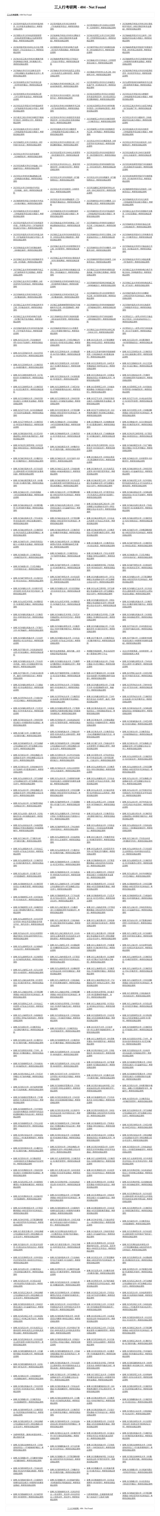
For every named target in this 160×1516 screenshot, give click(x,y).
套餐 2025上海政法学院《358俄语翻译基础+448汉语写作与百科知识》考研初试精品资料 (65, 994)
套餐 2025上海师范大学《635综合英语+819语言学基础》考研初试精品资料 (137, 1006)
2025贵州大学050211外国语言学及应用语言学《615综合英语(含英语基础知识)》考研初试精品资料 (65, 120)
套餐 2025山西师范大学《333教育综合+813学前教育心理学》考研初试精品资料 (137, 863)
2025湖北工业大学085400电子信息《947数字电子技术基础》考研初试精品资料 (27, 319)
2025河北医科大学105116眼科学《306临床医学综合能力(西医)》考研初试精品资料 (64, 132)
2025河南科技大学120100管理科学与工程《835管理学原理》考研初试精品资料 (101, 295)
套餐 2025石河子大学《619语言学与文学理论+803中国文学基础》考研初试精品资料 (65, 1076)
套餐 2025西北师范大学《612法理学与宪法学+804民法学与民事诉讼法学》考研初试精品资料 (137, 1424)
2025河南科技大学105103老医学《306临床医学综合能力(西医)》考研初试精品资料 (28, 213)
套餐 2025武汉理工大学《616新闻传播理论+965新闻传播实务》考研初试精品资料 (28, 1184)
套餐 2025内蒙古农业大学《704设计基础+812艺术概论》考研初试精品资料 (101, 664)
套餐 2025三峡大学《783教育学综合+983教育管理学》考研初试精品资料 (101, 839)
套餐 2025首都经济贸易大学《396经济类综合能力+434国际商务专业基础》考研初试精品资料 (137, 1076)
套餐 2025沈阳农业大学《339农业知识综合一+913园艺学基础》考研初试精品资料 (65, 1018)
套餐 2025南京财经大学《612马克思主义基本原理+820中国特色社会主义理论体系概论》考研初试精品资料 (65, 483)
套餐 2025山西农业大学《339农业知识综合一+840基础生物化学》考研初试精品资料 (137, 828)
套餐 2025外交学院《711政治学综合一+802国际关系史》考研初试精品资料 (101, 1222)
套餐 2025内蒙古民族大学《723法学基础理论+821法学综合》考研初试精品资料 (28, 640)
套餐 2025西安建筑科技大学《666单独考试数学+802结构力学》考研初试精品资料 (137, 1365)
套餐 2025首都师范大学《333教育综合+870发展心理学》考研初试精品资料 (137, 1029)
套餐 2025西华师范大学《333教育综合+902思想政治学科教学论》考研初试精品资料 (28, 1412)
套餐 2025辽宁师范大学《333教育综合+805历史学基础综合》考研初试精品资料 (28, 424)
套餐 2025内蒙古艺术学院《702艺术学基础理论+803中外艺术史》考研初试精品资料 (65, 617)
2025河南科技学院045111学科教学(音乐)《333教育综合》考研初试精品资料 (137, 237)
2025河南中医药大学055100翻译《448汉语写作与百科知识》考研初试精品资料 (136, 295)
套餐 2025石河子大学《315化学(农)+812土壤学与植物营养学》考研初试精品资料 (100, 1029)
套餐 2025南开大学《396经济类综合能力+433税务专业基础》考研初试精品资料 (28, 544)
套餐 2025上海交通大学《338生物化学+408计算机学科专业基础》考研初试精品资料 (65, 923)
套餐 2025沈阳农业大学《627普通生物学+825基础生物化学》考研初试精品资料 (101, 1065)
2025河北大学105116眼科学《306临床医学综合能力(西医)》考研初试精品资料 (137, 120)
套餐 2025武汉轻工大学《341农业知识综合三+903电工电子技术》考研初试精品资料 (28, 1318)
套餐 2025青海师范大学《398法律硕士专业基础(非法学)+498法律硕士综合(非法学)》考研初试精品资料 (65, 746)
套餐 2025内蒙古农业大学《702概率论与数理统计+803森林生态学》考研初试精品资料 (65, 664)
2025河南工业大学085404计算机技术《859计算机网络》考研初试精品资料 (65, 260)
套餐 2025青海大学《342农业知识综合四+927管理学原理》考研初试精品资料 (65, 722)
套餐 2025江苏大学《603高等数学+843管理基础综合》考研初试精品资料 (137, 342)
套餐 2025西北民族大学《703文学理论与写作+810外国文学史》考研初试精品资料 (28, 1389)
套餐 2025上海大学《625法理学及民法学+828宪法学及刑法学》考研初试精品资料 (137, 947)
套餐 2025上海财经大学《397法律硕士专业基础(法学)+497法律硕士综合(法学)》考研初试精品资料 (65, 886)
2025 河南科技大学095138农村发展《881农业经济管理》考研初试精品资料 (64, 319)
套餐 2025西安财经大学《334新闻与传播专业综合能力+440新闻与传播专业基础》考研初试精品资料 (65, 1210)
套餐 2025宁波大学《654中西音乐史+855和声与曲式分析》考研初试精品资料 (137, 629)
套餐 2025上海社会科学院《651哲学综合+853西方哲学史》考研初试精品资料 (28, 983)
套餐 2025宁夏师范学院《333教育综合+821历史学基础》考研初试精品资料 (65, 675)
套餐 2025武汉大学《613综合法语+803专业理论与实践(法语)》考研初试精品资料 (28, 1283)
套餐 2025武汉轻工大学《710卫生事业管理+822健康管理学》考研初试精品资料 (101, 1330)
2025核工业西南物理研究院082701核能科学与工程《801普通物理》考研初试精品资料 (65, 307)
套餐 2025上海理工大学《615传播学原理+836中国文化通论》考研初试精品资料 (137, 936)
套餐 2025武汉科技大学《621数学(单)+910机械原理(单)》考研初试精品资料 (101, 1354)
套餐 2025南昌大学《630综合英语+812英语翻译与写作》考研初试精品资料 (101, 459)
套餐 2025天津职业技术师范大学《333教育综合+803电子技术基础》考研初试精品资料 (64, 1234)
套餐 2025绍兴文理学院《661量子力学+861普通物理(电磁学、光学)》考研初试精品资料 (100, 994)
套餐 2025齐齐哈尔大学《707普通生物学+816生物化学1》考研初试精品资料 (65, 687)
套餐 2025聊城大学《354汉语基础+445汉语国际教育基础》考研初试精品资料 (65, 424)
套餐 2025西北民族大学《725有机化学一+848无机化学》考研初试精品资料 (101, 1447)
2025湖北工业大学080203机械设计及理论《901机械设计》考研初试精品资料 (65, 272)
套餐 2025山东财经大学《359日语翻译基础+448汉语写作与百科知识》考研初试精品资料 (137, 769)
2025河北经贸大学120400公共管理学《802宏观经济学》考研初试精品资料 (65, 155)
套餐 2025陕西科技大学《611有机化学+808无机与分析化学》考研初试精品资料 (65, 875)
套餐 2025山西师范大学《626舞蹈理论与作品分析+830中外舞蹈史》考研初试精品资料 (65, 971)
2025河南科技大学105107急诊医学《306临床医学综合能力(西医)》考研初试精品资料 (101, 213)
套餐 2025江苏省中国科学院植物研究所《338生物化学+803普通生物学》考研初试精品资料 (101, 354)
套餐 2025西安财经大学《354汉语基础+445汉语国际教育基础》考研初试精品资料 (101, 1210)
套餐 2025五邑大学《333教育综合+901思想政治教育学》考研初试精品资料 (28, 1272)
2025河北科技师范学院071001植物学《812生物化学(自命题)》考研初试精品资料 (137, 167)
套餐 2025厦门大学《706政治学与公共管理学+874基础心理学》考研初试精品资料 (101, 746)
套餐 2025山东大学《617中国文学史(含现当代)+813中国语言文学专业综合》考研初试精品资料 (137, 793)
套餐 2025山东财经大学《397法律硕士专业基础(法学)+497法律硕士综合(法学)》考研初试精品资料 (28, 781)
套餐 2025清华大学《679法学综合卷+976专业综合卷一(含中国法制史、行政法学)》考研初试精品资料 (101, 757)
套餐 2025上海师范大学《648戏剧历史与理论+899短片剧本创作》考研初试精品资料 (28, 1018)
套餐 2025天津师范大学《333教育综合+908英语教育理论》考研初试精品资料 (137, 1210)
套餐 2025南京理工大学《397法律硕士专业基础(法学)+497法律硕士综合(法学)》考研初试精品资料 (100, 483)
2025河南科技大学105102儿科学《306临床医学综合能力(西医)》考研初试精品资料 (137, 202)
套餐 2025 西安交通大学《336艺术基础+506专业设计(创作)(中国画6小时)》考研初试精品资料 (65, 1222)
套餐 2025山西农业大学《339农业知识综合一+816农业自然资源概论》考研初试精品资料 (100, 828)
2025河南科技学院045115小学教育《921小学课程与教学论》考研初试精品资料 (64, 331)
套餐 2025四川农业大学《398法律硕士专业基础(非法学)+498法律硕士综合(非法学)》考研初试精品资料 (137, 1137)
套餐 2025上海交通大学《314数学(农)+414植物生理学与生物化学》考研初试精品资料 (65, 910)
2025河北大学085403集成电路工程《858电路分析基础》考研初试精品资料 (27, 178)
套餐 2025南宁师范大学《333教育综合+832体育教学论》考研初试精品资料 (65, 567)
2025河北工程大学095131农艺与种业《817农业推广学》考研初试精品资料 (137, 108)
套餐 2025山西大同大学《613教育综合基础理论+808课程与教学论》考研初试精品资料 (137, 816)
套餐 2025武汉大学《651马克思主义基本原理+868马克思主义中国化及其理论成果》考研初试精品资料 (28, 1330)
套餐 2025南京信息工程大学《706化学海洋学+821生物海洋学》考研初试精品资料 (137, 508)
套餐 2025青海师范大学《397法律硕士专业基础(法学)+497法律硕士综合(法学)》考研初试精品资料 (28, 746)
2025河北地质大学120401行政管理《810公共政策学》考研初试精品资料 (136, 155)
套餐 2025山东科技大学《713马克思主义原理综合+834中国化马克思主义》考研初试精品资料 (137, 851)
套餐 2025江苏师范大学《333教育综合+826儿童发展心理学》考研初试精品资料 (137, 354)
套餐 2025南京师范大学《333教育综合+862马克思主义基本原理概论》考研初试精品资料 (28, 532)
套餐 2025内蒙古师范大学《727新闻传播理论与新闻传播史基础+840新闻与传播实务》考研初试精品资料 (65, 711)
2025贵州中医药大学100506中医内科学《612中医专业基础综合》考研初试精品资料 (28, 26)
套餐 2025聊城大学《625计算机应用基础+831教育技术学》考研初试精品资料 (137, 424)
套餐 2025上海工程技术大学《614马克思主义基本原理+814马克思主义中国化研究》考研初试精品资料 (65, 936)
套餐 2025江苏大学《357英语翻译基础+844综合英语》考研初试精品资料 (101, 342)
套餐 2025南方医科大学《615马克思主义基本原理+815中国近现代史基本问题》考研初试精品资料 (28, 471)
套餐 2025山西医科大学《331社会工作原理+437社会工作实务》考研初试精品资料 (28, 851)
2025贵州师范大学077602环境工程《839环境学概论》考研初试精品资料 (27, 85)
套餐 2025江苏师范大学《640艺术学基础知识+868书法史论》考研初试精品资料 (101, 366)
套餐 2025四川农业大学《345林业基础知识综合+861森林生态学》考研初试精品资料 (101, 1137)
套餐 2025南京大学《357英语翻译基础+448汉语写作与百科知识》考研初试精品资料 (65, 495)
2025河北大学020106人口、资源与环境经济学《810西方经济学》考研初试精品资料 (65, 167)
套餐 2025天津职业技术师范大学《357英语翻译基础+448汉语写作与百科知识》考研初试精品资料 (137, 1247)
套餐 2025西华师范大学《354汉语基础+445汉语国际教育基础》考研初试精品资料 (101, 1424)
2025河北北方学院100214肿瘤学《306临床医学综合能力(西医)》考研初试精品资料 (137, 96)
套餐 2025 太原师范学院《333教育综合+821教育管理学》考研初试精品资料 (65, 1161)
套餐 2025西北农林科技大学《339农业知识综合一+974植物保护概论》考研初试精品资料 (28, 1447)
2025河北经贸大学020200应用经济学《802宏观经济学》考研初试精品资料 (101, 155)
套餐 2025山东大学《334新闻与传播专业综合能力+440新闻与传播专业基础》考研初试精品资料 (65, 781)
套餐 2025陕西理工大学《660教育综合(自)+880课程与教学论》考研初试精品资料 (28, 910)
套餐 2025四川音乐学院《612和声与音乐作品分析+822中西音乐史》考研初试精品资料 (65, 1113)
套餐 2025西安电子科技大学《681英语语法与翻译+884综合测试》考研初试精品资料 (65, 1318)
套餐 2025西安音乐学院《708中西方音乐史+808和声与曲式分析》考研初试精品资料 (101, 1365)
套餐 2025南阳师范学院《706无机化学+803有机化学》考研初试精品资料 (101, 567)
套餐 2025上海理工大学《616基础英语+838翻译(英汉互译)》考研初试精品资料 (65, 947)
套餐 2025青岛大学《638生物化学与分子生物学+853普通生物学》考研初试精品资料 (28, 769)
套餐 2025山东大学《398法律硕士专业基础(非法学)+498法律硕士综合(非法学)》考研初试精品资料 (28, 793)
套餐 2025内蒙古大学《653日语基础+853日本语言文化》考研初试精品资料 (65, 591)
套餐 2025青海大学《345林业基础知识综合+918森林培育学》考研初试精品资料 (101, 722)
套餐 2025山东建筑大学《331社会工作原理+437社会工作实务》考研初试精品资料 (101, 781)
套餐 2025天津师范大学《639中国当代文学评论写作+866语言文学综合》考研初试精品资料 (28, 1260)
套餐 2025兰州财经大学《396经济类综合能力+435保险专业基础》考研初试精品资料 (65, 401)
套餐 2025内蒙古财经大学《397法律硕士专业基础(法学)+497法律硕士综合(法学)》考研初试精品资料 (100, 579)
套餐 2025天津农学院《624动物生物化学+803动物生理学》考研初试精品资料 (137, 1184)
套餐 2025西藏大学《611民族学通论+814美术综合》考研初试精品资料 (101, 1471)
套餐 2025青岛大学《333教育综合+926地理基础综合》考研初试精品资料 (137, 734)
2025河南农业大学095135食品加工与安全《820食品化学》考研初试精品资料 (137, 249)
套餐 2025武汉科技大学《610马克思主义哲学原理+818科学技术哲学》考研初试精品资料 (28, 1342)
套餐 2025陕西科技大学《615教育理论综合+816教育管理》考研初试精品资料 (28, 886)
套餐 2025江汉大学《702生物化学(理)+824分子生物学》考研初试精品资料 (28, 342)
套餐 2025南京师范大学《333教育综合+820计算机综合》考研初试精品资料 (137, 521)
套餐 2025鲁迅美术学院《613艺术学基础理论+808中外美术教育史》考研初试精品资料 (28, 436)
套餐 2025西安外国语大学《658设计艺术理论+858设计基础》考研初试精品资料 (65, 1342)
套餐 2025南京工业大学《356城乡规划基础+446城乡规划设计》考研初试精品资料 (65, 471)
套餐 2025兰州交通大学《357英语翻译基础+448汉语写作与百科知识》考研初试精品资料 (65, 413)
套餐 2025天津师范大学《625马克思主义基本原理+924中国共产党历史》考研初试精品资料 (137, 1234)
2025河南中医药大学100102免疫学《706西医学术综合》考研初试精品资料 (136, 307)
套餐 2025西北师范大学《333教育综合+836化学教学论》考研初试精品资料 (101, 1400)
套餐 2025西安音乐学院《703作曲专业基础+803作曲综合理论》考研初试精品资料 (137, 1354)
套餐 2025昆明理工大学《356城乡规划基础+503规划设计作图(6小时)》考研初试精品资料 (100, 389)
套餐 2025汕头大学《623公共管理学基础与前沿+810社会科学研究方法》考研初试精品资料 (28, 936)
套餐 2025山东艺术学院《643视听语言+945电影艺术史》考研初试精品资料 (65, 604)
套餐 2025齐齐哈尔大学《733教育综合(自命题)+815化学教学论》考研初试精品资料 (137, 699)
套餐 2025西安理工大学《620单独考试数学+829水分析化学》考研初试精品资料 (137, 1377)
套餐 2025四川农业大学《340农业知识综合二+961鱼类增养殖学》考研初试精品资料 (28, 1137)
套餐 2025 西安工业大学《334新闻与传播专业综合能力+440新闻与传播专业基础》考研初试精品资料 (101, 1377)
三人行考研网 (73, 1508)
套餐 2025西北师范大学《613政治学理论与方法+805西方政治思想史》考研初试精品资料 (100, 1435)
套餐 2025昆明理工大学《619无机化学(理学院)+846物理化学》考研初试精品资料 (137, 389)
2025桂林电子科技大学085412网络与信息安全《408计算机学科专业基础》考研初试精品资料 (65, 38)
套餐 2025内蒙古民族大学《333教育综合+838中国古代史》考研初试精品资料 (28, 617)
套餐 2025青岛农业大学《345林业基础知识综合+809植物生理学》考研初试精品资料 (137, 711)
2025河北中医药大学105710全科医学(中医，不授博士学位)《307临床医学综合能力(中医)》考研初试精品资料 (28, 225)
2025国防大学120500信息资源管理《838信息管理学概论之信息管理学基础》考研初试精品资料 (27, 38)
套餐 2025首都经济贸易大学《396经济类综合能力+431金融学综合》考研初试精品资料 (137, 1065)
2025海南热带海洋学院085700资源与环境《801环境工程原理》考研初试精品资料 (137, 50)
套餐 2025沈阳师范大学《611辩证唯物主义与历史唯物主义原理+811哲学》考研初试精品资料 (137, 1018)
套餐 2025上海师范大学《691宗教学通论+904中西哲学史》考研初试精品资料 (101, 1041)
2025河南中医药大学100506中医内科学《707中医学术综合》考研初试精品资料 (28, 331)
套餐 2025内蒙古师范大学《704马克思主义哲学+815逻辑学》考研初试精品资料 (137, 664)
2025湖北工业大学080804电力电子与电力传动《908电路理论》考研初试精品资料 (137, 272)
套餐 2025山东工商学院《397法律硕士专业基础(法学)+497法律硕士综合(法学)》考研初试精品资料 (100, 591)
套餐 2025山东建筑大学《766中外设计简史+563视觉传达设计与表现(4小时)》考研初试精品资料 (65, 816)
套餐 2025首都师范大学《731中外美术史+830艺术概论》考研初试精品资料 (101, 1100)
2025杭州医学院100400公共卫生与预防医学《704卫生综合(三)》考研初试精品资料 (28, 50)
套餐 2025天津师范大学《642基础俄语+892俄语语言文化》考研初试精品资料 (137, 1260)
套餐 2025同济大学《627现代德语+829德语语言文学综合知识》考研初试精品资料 (101, 1283)
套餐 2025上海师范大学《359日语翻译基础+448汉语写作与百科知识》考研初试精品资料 (137, 983)
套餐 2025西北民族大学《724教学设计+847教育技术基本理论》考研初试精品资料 (137, 1435)
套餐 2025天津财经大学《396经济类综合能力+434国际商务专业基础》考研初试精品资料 (28, 1173)
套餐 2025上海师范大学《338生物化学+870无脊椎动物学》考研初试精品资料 (65, 983)
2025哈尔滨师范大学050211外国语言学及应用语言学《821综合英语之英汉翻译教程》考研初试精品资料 (101, 96)
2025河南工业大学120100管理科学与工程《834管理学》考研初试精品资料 (65, 249)
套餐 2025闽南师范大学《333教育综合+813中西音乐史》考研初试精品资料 (65, 436)
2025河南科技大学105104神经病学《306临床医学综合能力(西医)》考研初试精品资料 (64, 213)
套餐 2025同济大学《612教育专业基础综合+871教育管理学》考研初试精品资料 (65, 1272)
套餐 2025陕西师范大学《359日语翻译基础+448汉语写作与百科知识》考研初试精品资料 (137, 886)
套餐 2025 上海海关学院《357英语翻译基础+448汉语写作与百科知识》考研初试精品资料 (101, 910)
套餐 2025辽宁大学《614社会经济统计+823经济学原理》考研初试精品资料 (137, 401)
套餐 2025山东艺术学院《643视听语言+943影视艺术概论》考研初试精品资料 (28, 604)
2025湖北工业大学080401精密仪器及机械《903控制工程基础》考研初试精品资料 (101, 272)
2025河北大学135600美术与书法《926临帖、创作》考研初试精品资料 (27, 190)
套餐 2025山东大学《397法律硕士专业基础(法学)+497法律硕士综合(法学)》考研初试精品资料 (137, 781)
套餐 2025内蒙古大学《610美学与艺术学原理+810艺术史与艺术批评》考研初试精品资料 (28, 591)
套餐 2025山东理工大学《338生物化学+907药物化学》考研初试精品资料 (101, 804)
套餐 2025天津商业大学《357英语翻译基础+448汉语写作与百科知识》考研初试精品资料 (65, 1197)
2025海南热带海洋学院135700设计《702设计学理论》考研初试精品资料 (64, 61)
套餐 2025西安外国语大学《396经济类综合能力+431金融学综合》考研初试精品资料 (28, 1307)
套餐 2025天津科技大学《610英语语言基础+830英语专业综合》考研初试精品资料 (101, 1184)
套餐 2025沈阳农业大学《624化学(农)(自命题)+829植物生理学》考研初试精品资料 (136, 1053)
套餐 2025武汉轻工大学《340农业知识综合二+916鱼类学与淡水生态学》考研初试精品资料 (137, 1307)
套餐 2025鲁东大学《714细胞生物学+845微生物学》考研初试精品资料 (101, 436)
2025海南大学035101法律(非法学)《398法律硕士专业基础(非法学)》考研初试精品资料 (28, 73)
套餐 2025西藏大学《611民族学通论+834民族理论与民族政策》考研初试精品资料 (65, 1482)
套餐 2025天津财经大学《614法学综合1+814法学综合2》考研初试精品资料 (101, 1173)
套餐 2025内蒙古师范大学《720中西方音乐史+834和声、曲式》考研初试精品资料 (101, 699)
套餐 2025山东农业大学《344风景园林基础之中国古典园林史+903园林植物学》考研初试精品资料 (28, 828)
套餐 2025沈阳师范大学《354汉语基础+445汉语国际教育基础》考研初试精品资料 (101, 1018)
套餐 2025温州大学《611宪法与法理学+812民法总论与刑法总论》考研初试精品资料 (28, 1247)
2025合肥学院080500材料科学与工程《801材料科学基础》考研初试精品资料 (137, 85)
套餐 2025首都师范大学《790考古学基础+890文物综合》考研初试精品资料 (101, 1126)
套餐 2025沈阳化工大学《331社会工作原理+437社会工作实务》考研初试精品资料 (28, 1006)
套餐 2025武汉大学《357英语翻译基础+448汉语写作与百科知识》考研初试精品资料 (101, 1260)
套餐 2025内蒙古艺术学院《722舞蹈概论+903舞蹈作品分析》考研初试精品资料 (101, 617)
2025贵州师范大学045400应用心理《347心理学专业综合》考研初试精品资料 (27, 96)
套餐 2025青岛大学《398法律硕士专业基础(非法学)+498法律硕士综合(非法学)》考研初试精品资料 (28, 757)
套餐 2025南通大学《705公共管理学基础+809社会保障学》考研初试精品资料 (101, 556)
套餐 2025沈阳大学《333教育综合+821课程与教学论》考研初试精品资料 (28, 1029)
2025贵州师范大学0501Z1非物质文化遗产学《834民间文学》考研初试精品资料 (101, 85)
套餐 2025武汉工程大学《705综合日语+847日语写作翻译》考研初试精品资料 (101, 1295)
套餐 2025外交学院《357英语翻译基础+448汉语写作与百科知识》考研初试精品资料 (28, 1222)
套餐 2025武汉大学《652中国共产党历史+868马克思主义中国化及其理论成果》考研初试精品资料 (65, 1330)
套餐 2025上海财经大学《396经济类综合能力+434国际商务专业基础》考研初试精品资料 (100, 875)
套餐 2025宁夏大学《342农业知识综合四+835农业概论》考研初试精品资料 (28, 652)
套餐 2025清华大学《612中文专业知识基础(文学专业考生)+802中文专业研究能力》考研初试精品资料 (65, 757)
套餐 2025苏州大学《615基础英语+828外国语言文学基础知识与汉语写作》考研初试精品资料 (28, 1161)
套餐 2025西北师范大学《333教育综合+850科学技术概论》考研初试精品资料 (65, 1412)
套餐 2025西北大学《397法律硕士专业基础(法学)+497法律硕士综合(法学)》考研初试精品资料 (65, 1377)
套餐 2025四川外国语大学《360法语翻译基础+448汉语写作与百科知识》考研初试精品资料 (101, 1113)
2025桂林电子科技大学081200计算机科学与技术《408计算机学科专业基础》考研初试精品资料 (137, 26)
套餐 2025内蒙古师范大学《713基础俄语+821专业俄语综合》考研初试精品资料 (28, 687)
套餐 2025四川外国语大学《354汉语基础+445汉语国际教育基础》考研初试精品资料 (65, 1100)
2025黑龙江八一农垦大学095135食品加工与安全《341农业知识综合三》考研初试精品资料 (137, 319)
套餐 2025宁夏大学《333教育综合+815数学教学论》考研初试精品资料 (101, 640)
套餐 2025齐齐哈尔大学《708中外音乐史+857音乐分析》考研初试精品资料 (137, 687)
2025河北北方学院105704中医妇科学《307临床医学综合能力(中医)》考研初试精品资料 (28, 108)
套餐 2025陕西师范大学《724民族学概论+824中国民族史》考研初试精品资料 (137, 898)
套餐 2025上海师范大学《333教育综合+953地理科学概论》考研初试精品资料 (101, 971)
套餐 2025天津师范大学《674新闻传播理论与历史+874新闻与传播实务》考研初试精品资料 (65, 1295)
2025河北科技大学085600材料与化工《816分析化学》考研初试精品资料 (101, 167)
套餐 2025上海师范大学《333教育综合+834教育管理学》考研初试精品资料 (137, 959)
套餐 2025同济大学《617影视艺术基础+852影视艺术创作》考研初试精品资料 (137, 1272)
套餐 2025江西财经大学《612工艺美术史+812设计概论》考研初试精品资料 (137, 366)
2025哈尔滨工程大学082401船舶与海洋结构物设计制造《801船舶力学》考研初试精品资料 (28, 61)
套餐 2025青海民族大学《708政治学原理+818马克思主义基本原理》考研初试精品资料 (65, 734)
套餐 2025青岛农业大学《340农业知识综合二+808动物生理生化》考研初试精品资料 (101, 711)
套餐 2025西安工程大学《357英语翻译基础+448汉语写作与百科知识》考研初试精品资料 (137, 1330)
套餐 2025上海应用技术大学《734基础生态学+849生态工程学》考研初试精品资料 (101, 983)
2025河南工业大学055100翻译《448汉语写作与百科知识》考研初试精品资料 (28, 284)
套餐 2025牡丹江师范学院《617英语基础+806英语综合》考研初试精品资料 (137, 436)
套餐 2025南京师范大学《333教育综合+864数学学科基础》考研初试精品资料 (65, 532)
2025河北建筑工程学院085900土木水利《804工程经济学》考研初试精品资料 (101, 190)
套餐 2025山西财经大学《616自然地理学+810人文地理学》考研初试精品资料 (65, 839)
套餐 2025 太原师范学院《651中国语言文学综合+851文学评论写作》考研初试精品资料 (137, 1161)
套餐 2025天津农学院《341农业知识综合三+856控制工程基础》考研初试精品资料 (137, 1173)
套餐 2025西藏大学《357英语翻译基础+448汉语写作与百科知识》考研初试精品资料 (65, 1459)
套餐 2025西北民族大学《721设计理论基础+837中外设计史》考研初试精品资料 (101, 1412)
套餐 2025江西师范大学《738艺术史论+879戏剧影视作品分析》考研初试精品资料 (65, 389)
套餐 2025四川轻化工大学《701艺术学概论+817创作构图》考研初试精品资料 (28, 1076)
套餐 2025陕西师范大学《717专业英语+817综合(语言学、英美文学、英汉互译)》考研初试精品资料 (65, 898)
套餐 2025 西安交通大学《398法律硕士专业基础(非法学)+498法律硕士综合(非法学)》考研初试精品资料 (28, 1234)
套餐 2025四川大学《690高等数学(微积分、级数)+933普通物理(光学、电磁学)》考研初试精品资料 (137, 1088)
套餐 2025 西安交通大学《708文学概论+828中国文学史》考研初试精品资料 (65, 1247)
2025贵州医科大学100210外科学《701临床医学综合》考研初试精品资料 (64, 26)
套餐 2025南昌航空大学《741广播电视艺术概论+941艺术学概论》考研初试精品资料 (137, 448)
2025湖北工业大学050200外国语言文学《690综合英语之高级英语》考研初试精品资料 (65, 237)
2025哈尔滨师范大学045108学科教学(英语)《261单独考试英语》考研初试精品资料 (101, 108)
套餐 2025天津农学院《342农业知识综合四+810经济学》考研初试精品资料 (65, 1184)
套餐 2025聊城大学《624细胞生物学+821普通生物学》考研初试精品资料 (101, 424)
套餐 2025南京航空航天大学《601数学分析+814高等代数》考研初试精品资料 (28, 483)
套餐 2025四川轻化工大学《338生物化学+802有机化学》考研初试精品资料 (101, 1053)
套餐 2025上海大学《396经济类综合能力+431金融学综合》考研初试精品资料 (137, 910)
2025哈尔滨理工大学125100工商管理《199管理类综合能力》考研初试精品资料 (101, 38)
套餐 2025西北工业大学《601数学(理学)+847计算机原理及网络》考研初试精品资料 (65, 1435)
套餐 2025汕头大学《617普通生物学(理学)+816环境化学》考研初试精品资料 (137, 923)
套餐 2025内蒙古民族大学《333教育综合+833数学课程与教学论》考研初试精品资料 (137, 604)
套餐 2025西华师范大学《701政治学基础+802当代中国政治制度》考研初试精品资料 (28, 1471)
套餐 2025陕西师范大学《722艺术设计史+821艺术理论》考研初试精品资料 (101, 898)
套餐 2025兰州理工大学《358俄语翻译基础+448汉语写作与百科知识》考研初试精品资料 (137, 413)
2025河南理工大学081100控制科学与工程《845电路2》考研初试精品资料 (101, 132)
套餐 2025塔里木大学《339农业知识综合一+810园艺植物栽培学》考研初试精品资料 (137, 1149)
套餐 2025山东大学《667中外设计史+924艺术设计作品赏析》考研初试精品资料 (137, 804)
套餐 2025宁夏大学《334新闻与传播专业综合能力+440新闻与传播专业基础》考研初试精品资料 (137, 640)
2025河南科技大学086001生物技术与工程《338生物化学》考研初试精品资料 (101, 225)
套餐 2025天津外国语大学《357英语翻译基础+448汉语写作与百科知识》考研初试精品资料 (28, 1210)
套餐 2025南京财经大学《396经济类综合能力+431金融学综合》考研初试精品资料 (137, 471)
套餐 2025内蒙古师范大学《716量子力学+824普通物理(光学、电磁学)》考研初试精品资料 (100, 687)
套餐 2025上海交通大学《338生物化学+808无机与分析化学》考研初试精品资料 (101, 923)
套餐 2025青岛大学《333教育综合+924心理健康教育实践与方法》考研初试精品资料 (101, 734)
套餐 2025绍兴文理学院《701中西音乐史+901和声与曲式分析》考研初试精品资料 (65, 1006)
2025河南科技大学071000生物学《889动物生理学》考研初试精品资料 (101, 319)
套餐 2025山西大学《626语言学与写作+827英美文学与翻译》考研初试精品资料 (101, 851)
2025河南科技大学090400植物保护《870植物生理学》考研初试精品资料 (101, 307)
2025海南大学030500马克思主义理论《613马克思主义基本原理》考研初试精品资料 (65, 73)
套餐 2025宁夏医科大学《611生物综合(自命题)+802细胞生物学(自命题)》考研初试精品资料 (101, 675)
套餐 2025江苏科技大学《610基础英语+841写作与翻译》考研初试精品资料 (65, 354)
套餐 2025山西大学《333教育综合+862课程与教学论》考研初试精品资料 (101, 816)
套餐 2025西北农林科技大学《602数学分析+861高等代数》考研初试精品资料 (137, 1459)
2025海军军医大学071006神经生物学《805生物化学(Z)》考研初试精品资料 (101, 50)
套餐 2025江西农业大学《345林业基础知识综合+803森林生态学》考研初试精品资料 (101, 377)
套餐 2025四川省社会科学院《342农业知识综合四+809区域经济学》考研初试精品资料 (101, 1088)
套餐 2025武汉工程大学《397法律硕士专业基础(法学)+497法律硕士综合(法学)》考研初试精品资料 (137, 1283)
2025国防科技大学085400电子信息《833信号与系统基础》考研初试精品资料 (64, 50)
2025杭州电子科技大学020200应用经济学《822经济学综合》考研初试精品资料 (137, 73)
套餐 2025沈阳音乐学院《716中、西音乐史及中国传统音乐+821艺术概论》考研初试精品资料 (137, 1041)
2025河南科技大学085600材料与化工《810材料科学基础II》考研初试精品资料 (65, 284)
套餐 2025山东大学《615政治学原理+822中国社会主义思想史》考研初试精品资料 (101, 793)
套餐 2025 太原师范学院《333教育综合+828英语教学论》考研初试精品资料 (101, 1161)
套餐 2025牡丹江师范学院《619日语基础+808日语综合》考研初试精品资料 (28, 448)
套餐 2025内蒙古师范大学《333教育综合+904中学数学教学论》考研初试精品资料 (65, 629)
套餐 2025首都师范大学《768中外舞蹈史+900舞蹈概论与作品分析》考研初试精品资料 (65, 1126)
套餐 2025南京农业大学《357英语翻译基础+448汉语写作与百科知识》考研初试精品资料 (65, 521)
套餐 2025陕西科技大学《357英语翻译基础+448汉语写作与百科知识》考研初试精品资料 (100, 863)
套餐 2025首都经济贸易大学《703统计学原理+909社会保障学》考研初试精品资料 (65, 1088)
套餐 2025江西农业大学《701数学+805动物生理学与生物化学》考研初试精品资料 (137, 377)
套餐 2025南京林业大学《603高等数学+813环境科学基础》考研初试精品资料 (28, 508)
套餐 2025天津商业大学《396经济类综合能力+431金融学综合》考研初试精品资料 (101, 1197)
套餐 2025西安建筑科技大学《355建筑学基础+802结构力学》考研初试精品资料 (28, 1354)
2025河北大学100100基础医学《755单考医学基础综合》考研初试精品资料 (65, 202)
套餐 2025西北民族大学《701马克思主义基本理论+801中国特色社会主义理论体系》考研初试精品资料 (65, 1365)
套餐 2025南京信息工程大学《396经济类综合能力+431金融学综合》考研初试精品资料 (65, 508)
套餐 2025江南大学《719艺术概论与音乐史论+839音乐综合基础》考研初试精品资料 (65, 342)
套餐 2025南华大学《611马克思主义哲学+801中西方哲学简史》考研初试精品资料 (101, 471)
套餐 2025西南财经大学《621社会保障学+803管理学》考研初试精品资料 (101, 1482)
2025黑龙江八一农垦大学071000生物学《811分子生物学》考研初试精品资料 (137, 331)
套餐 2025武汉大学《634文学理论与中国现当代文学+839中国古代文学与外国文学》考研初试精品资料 (65, 1307)
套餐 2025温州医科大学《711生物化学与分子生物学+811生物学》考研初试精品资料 (65, 1260)
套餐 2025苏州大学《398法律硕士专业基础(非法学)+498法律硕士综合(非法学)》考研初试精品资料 (65, 1149)
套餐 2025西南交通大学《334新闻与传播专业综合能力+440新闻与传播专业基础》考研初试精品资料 (28, 1482)
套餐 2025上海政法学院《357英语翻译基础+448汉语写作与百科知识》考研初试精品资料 (28, 994)
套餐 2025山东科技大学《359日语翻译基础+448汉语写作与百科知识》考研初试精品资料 (65, 793)
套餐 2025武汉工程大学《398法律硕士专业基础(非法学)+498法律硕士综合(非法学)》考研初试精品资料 (28, 1295)
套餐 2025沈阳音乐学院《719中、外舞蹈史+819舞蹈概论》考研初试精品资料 (28, 1053)
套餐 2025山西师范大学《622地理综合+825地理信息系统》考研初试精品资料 (28, 959)
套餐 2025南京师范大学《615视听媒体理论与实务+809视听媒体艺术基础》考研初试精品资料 (65, 544)
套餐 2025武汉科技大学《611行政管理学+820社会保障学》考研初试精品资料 (101, 1342)
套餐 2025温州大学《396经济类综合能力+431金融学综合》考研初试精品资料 (101, 1234)
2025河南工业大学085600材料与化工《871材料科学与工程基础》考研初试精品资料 (28, 272)
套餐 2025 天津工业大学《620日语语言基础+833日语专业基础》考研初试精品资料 (65, 1173)
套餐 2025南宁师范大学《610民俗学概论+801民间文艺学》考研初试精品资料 (137, 567)
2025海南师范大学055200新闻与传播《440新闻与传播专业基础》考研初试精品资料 (137, 61)
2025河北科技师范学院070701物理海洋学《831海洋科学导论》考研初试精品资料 (137, 178)
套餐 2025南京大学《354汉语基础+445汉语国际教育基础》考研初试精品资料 (28, 495)
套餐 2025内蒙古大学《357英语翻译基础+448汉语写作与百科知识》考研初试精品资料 (137, 579)
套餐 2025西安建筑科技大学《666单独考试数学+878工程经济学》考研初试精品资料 (101, 1389)
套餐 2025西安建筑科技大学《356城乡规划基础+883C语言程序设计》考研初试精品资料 (65, 1354)
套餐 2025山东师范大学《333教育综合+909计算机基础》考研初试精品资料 (101, 769)
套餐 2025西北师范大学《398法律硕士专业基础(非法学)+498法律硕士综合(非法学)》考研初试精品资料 (28, 1424)
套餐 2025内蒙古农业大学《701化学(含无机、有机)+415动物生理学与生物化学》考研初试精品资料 (28, 664)
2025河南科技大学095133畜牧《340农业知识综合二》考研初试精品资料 (101, 237)
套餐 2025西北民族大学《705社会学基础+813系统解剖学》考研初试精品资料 (65, 1389)
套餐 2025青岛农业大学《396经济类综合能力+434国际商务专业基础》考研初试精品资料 (28, 722)
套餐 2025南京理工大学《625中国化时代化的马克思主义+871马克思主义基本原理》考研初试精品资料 (137, 483)
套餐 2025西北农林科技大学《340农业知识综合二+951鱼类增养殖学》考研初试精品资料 (137, 1447)
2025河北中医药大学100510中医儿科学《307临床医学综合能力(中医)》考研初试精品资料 (28, 237)
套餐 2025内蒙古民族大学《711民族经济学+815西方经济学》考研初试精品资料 (101, 629)
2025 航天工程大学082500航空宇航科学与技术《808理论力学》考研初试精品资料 (28, 120)
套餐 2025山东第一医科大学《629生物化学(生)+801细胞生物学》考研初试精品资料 (28, 816)
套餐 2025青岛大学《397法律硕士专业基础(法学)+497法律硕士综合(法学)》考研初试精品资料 (137, 746)
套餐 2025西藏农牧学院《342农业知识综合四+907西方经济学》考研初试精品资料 (101, 1459)
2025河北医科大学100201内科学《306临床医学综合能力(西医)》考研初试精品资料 (137, 132)
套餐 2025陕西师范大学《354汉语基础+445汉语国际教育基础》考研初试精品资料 (101, 886)
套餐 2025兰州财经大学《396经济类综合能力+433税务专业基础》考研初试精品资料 (28, 401)
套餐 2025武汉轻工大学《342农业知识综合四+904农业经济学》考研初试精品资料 (101, 1318)
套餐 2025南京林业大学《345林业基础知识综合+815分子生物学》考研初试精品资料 (137, 495)
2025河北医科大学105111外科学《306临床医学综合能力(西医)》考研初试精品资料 (28, 132)
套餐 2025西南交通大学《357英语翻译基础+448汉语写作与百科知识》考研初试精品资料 (137, 1495)
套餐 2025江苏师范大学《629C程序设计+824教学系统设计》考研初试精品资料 (65, 366)
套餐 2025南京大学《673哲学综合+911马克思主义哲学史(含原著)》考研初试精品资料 (100, 495)
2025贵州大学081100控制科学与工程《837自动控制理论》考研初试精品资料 (65, 108)
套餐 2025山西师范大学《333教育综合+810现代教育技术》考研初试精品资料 (28, 863)
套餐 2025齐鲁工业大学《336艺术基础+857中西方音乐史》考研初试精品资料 (137, 675)
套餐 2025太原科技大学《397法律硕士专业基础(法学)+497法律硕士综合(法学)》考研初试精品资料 (137, 1113)
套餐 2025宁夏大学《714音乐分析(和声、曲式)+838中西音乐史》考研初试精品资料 (28, 675)
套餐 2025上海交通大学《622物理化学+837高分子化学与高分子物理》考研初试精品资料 (100, 959)
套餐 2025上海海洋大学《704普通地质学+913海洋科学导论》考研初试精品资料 (101, 947)
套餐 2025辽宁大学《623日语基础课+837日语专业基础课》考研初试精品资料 (28, 413)
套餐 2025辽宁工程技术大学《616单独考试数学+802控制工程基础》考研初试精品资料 (101, 413)
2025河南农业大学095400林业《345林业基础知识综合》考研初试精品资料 (65, 225)
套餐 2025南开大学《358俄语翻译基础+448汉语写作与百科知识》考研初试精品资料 (137, 532)
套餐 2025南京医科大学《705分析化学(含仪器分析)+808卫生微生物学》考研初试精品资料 (28, 521)
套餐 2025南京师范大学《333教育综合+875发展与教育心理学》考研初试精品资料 (101, 532)
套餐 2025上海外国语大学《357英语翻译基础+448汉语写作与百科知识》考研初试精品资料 (65, 959)
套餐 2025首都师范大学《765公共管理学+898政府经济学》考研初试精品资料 (28, 1126)
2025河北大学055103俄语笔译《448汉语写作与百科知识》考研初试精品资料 (101, 143)
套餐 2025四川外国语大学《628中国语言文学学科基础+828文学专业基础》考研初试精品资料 (101, 1149)
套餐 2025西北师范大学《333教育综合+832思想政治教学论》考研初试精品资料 (137, 1389)
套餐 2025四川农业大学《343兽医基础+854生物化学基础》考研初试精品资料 (65, 1137)
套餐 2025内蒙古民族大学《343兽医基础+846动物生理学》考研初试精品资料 (137, 617)
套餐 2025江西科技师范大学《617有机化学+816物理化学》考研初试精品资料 (28, 377)
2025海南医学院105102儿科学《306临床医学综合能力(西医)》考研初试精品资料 (137, 38)
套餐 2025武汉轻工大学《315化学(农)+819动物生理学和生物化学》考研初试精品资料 (100, 1307)
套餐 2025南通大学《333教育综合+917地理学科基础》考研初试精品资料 (65, 556)
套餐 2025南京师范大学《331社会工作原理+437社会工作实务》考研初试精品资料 (101, 521)
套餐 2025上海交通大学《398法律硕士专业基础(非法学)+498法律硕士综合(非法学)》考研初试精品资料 (101, 936)
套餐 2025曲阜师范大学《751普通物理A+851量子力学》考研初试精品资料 (65, 804)
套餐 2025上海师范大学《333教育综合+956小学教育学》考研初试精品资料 (137, 971)
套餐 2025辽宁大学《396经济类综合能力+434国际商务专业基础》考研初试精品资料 (101, 401)
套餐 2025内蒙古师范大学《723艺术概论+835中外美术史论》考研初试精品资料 (28, 711)
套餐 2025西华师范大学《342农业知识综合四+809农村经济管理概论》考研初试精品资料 (65, 1424)
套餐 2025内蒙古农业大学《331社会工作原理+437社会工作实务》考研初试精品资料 (65, 640)
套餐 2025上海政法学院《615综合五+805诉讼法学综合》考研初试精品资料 (101, 1006)
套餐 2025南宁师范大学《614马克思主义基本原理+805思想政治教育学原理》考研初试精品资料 (65, 579)
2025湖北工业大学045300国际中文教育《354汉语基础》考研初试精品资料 (137, 213)
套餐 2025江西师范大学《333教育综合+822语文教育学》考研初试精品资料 (28, 389)
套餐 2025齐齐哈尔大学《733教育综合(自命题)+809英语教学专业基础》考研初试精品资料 (65, 699)
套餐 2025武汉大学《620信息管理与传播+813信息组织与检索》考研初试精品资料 (137, 1295)
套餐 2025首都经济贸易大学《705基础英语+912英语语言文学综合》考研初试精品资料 (28, 1100)
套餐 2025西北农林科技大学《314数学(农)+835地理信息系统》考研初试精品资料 (65, 1400)
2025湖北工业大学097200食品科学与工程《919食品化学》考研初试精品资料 (28, 307)
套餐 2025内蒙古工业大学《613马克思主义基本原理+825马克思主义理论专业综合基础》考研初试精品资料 (137, 591)
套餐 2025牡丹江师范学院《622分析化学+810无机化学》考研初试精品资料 (101, 448)
